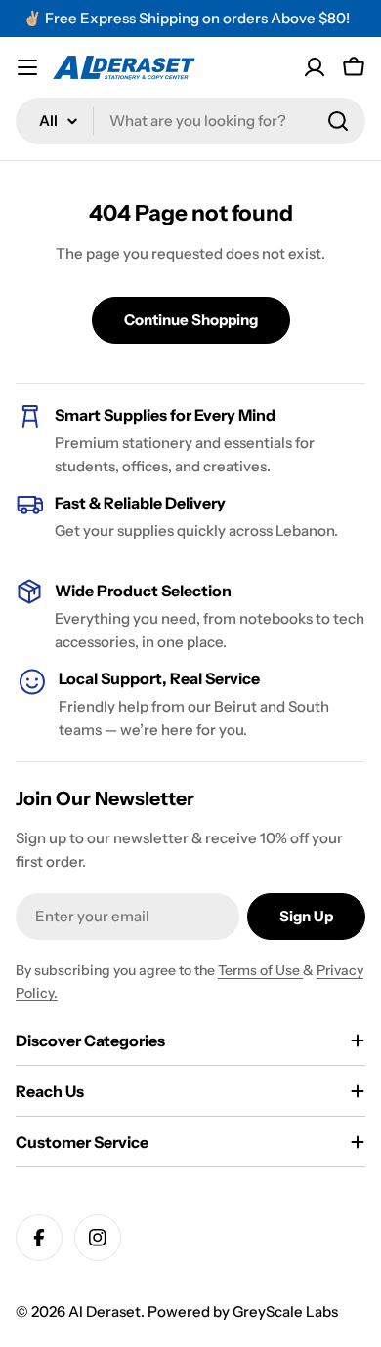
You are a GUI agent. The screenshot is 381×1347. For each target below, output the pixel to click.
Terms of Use (260, 970)
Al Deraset (104, 1311)
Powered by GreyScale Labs (243, 1311)
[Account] (314, 67)
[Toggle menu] (27, 67)
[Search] (338, 121)
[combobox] (190, 121)
